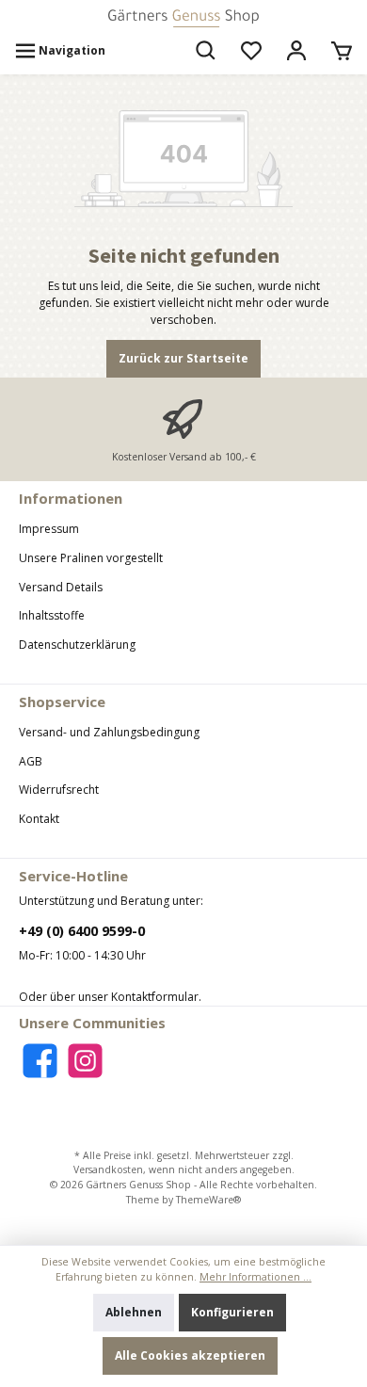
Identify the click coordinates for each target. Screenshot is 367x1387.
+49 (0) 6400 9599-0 (82, 931)
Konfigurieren (232, 1312)
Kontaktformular (155, 997)
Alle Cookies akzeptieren (190, 1355)
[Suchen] (206, 51)
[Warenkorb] (341, 51)
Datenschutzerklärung (77, 645)
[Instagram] (85, 1061)
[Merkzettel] (251, 51)
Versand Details (61, 587)
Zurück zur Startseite (183, 358)
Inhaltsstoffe (52, 615)
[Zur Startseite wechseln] (183, 18)
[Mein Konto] (296, 51)
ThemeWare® (208, 1199)
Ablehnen (133, 1312)
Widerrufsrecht (59, 790)
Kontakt (39, 819)
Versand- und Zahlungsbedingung (109, 732)
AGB (30, 761)
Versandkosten (108, 1169)
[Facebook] (40, 1061)
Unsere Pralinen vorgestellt (91, 558)
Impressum (49, 529)
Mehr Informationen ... (255, 1276)
